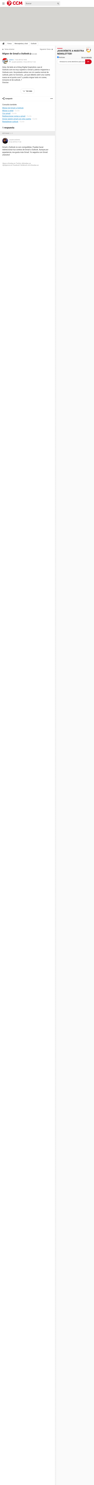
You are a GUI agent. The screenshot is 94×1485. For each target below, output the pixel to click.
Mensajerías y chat (21, 43)
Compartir (8, 99)
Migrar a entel (7, 111)
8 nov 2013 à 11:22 (30, 62)
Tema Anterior (9, 49)
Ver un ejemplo (86, 57)
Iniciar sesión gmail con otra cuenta (16, 119)
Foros (9, 43)
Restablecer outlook (10, 122)
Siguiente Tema (45, 49)
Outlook (33, 43)
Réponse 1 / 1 (7, 133)
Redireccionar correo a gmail (13, 116)
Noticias (62, 57)
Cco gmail (6, 113)
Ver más (29, 91)
